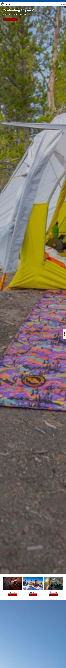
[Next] (34, 572)
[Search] (57, 4)
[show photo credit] (64, 7)
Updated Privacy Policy (33, 0)
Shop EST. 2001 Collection (10, 20)
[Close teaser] (63, 339)
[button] (59, 4)
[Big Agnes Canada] (7, 4)
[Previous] (31, 572)
